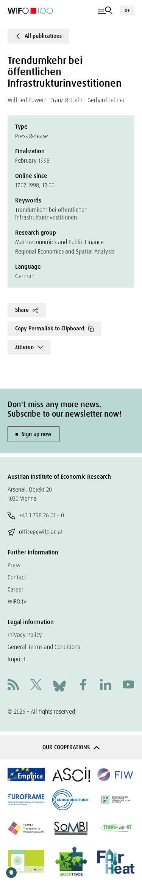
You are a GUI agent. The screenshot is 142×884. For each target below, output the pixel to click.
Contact (17, 577)
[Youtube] (128, 685)
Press (14, 565)
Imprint (16, 659)
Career (15, 589)
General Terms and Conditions (44, 647)
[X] (36, 685)
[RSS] (13, 685)
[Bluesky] (59, 685)
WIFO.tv (17, 601)
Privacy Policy (25, 635)
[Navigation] (105, 10)
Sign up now (36, 434)
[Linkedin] (105, 685)
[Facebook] (83, 685)
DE (127, 10)
